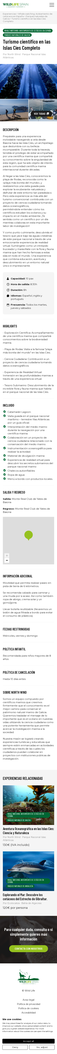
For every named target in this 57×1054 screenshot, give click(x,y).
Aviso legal (28, 999)
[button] (28, 536)
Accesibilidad (29, 1012)
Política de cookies (28, 1008)
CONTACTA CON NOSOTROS (28, 948)
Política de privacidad (28, 1004)
